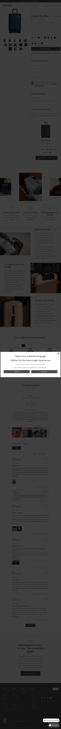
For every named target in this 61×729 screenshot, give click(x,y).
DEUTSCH (44, 371)
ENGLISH (16, 371)
